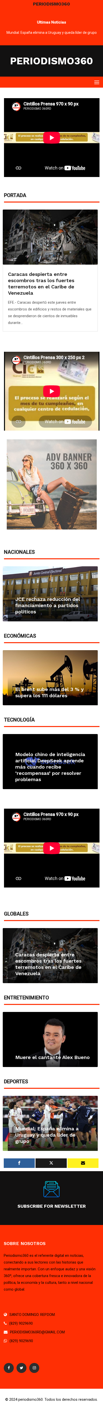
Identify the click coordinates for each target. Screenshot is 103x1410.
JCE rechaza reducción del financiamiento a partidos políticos (47, 605)
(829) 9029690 (21, 1323)
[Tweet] (51, 1163)
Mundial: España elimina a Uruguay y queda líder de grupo (51, 33)
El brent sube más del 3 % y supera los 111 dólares (49, 692)
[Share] (19, 1163)
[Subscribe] (83, 1163)
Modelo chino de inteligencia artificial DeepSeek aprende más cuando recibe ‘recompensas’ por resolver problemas (50, 766)
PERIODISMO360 (51, 61)
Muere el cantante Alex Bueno (52, 1057)
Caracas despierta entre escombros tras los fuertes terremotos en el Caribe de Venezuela (41, 283)
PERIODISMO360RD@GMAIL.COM (37, 1332)
